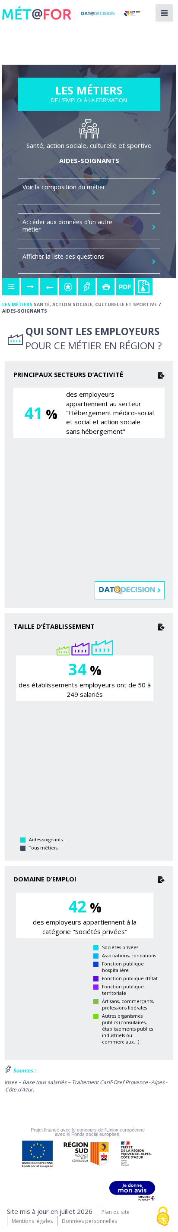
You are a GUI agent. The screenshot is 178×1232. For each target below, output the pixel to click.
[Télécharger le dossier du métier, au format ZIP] (144, 286)
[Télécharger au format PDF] (125, 286)
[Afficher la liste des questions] (10, 286)
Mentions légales (32, 1221)
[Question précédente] (48, 286)
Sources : (23, 1070)
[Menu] (164, 13)
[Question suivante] (29, 286)
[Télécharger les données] (161, 374)
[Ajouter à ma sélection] (67, 286)
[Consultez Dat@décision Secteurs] (130, 590)
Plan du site (116, 1212)
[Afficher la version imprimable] (105, 286)
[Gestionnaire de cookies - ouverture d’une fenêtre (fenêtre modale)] (163, 1217)
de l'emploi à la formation (89, 96)
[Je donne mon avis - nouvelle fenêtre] (132, 1191)
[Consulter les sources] (86, 286)
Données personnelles (89, 1221)
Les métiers (17, 304)
